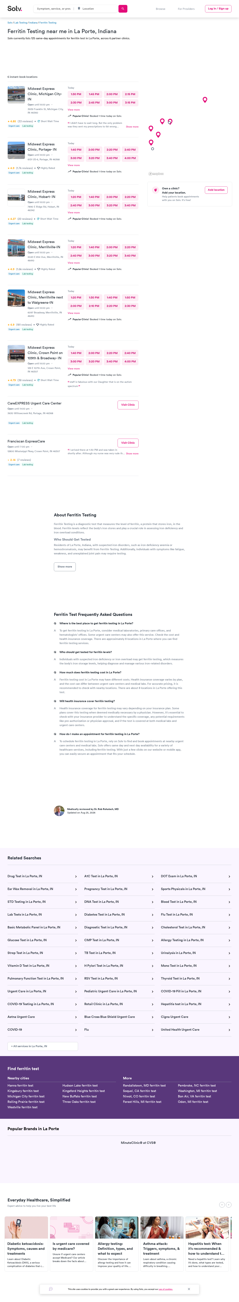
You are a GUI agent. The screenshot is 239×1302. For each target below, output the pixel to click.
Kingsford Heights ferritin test (83, 1091)
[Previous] (222, 1205)
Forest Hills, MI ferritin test (142, 1102)
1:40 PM (76, 150)
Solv (10, 22)
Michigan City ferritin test (26, 1096)
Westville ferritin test (22, 1107)
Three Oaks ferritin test (79, 1102)
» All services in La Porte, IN (29, 1046)
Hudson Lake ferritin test (80, 1085)
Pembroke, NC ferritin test (197, 1085)
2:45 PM (94, 102)
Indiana (33, 22)
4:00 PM (130, 158)
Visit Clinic (128, 405)
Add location (216, 190)
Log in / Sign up (218, 8)
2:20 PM (112, 150)
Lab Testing (20, 22)
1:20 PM (76, 197)
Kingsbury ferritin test (23, 1091)
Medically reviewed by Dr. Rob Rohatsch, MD (93, 809)
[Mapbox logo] (156, 174)
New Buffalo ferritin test (79, 1096)
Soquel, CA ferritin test (139, 1091)
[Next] (228, 1205)
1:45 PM (94, 94)
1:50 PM (130, 297)
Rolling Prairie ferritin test (26, 1102)
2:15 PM (130, 94)
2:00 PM (112, 94)
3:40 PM (112, 158)
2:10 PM (94, 306)
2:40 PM (130, 150)
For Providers (186, 9)
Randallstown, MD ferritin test (144, 1085)
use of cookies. (166, 1289)
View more (74, 109)
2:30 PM (76, 102)
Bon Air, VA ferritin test (194, 1096)
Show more (132, 126)
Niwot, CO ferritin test (139, 1096)
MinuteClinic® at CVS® (138, 1143)
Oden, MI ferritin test (193, 1102)
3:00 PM (112, 102)
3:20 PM (94, 158)
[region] (191, 124)
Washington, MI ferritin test (197, 1091)
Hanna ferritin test (20, 1085)
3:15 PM (130, 102)
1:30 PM (76, 94)
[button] (205, 100)
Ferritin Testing (47, 22)
